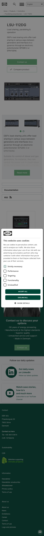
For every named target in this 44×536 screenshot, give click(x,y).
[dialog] (22, 268)
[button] (22, 303)
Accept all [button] (22, 291)
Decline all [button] (23, 297)
